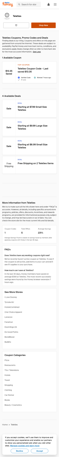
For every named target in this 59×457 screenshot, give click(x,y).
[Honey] (7, 4)
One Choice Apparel (13, 312)
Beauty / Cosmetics (13, 405)
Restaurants (10, 365)
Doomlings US (11, 327)
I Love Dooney (11, 297)
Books (7, 400)
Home (5, 424)
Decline (19, 451)
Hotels (7, 375)
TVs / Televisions (12, 370)
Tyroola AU (9, 302)
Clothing (8, 390)
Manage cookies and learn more (24, 445)
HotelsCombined (12, 307)
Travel (7, 380)
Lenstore (8, 317)
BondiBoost (10, 337)
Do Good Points (11, 332)
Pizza (7, 360)
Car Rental (9, 395)
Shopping (9, 385)
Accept (39, 451)
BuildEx (8, 342)
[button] (55, 4)
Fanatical (9, 322)
